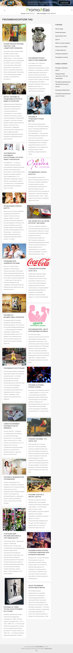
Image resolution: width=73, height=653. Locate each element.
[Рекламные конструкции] (14, 357)
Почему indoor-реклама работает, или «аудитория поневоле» (14, 46)
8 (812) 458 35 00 (46, 13)
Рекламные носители (61, 57)
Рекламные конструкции (14, 368)
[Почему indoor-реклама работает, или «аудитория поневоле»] (14, 32)
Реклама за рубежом (61, 53)
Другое (57, 39)
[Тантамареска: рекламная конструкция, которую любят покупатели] (14, 147)
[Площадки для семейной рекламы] (14, 251)
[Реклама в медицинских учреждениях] (14, 467)
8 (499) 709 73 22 (28, 13)
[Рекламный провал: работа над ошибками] (39, 40)
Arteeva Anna (48, 648)
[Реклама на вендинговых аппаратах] (14, 303)
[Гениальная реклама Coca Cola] (39, 262)
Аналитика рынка (60, 32)
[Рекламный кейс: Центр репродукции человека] (39, 315)
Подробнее (64, 2)
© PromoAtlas (39, 646)
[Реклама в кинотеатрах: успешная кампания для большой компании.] (39, 540)
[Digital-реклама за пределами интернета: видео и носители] (14, 89)
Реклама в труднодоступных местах (36, 119)
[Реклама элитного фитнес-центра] (39, 484)
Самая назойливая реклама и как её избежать (11, 426)
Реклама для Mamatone (62, 90)
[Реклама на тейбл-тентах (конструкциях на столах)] (14, 591)
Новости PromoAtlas (61, 46)
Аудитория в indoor (61, 36)
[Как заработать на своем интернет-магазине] (39, 212)
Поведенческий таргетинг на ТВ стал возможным (61, 76)
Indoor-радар (59, 29)
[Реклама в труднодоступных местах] (39, 105)
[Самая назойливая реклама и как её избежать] (14, 412)
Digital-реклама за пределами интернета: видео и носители (13, 99)
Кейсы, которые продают (62, 43)
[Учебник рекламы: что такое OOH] (39, 427)
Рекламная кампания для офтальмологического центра (63, 84)
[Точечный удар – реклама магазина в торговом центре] (14, 519)
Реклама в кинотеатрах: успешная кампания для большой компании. (38, 552)
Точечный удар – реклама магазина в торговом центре (12, 536)
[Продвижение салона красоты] (39, 164)
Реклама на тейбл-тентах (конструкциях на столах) (13, 609)
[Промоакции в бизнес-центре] (14, 198)
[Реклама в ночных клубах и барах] (39, 375)
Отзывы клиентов (60, 50)
